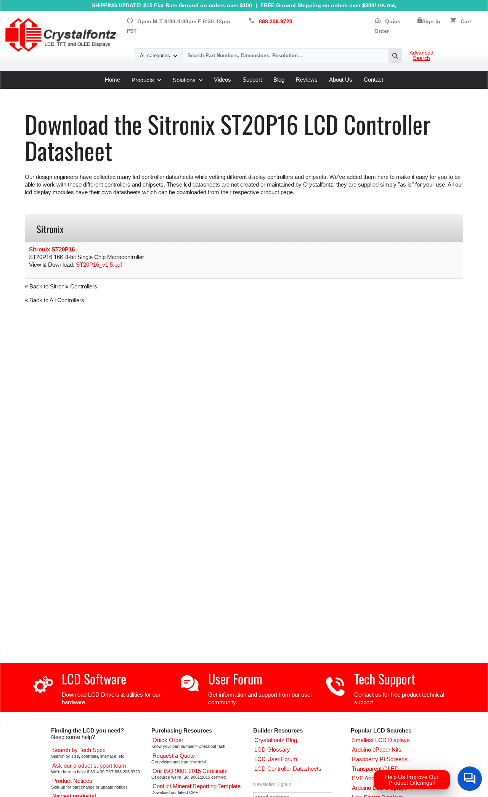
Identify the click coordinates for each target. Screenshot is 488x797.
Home (112, 79)
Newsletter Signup (272, 784)
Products (143, 80)
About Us (340, 79)
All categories (155, 55)
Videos (222, 79)
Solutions (184, 80)
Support (252, 79)
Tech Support (385, 678)
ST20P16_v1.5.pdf (99, 264)
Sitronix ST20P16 (52, 249)
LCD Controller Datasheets (105, 92)
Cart (466, 21)
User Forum (235, 678)
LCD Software (94, 678)
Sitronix (154, 92)
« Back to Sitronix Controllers (61, 286)
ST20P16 (181, 92)
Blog (278, 79)
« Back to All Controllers (54, 300)
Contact (373, 79)
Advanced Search (421, 55)
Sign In (431, 21)
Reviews (307, 79)
